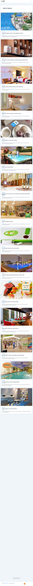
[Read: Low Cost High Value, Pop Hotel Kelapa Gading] (16, 236)
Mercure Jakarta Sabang (6, 493)
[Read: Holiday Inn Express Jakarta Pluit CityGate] (16, 128)
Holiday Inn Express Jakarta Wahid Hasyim (9, 408)
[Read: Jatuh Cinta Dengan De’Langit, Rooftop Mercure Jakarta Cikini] (16, 263)
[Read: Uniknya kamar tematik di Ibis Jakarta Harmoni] (16, 316)
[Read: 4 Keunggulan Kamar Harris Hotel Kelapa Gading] (16, 370)
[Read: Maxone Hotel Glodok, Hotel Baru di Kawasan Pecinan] (16, 101)
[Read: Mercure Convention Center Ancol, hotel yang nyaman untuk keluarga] (16, 454)
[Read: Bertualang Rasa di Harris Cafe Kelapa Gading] (16, 289)
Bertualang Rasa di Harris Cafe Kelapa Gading (10, 301)
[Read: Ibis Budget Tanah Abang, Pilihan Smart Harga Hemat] (16, 534)
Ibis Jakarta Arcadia (5, 573)
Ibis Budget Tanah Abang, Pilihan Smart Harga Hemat (11, 546)
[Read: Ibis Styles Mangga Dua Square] (16, 209)
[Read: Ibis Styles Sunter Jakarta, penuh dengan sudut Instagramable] (16, 343)
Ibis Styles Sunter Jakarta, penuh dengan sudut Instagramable (13, 355)
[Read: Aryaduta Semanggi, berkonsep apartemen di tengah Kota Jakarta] (16, 427)
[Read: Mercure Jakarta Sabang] (16, 481)
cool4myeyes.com (6, 583)
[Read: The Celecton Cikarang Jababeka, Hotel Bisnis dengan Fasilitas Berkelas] (16, 48)
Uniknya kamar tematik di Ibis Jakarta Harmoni (10, 328)
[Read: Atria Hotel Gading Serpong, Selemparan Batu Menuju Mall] (16, 74)
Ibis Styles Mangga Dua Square (7, 221)
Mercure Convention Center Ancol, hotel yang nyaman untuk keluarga (14, 466)
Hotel (2, 58)
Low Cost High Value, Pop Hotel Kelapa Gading (10, 248)
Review (4, 58)
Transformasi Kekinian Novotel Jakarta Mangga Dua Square (12, 33)
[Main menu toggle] (31, 1)
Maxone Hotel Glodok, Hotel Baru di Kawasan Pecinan (11, 113)
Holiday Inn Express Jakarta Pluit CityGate (9, 140)
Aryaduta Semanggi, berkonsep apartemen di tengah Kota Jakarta (14, 439)
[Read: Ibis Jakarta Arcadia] (16, 561)
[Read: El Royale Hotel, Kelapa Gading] (16, 155)
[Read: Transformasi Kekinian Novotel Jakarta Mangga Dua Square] (16, 21)
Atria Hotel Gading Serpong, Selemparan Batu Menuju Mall (12, 86)
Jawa (4, 438)
